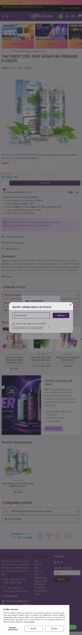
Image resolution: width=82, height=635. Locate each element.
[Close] (70, 304)
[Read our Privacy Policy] (48, 327)
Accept (33, 628)
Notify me (61, 315)
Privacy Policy (29, 622)
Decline (54, 628)
